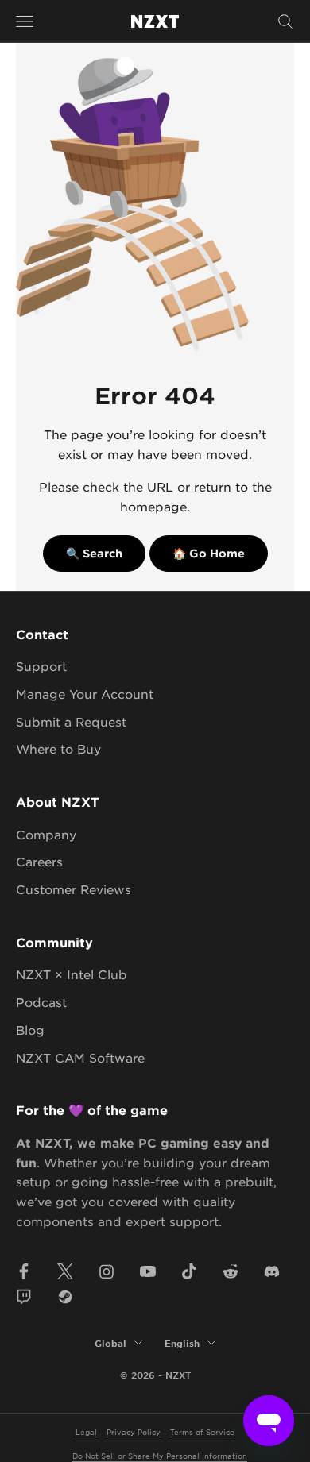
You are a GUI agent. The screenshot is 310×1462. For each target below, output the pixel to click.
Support (41, 665)
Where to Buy (58, 748)
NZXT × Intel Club (71, 974)
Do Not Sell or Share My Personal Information (159, 1455)
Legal (86, 1431)
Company (46, 834)
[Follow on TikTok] (189, 1271)
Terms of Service (202, 1431)
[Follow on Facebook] (24, 1271)
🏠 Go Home (208, 553)
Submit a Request (71, 721)
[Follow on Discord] (272, 1271)
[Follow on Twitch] (24, 1297)
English (182, 1342)
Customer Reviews (73, 889)
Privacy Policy (134, 1431)
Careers (39, 861)
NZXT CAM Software (80, 1057)
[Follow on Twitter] (65, 1271)
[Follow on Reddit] (230, 1271)
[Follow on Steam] (65, 1297)
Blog (30, 1029)
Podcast (41, 1001)
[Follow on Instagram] (106, 1271)
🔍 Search (94, 553)
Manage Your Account (84, 693)
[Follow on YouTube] (148, 1271)
